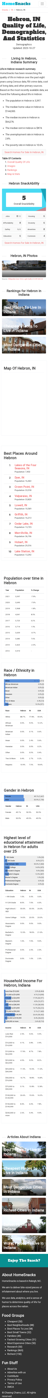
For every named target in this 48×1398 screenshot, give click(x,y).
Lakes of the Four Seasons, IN (26, 467)
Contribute (13, 1376)
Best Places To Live (17, 1328)
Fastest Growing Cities (19, 1339)
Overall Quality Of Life (18, 162)
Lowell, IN (21, 505)
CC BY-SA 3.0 (38, 279)
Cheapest (12, 1321)
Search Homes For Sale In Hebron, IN (24, 152)
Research (12, 1346)
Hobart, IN (21, 542)
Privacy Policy (14, 1379)
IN (12, 10)
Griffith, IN (21, 514)
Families (11, 1335)
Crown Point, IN (24, 486)
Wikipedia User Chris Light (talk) (20, 279)
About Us (12, 1368)
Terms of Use (14, 1383)
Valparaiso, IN (23, 496)
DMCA (10, 1386)
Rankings (12, 170)
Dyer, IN (19, 477)
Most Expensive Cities (19, 1343)
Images (11, 166)
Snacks (16, 3)
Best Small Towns (16, 1332)
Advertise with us (16, 1372)
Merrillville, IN (23, 532)
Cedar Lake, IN (24, 523)
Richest (11, 1354)
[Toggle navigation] (42, 3)
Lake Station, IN (24, 551)
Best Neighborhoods (18, 1325)
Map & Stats (13, 174)
